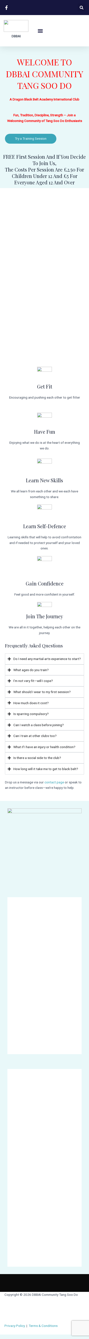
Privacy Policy (14, 1326)
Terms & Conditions (43, 1326)
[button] (81, 7)
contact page (54, 782)
